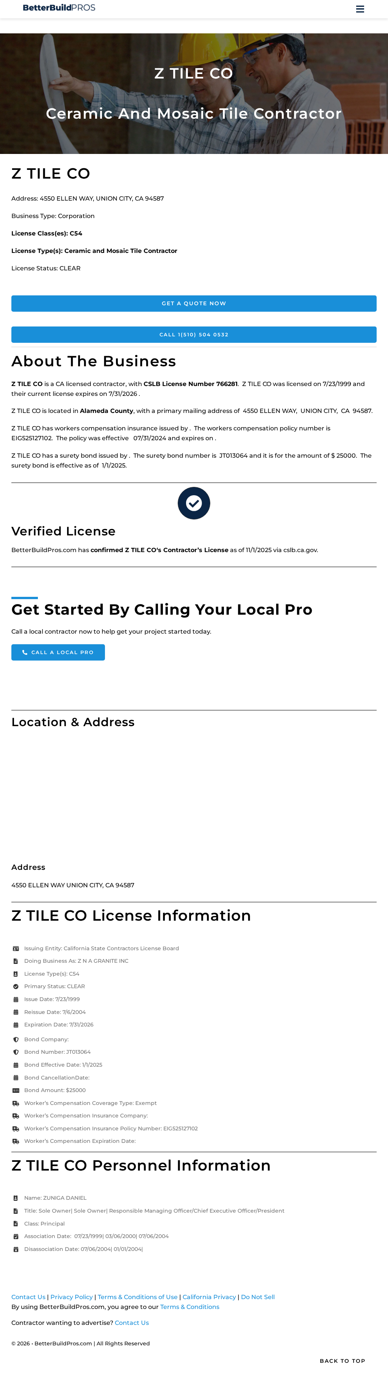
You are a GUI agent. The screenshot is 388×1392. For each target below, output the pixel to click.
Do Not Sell (258, 1297)
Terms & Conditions (189, 1306)
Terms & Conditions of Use (138, 1297)
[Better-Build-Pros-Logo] (59, 6)
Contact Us (28, 1297)
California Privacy (209, 1297)
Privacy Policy (71, 1297)
